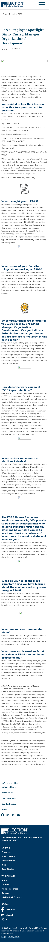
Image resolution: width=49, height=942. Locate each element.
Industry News (9, 787)
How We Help (8, 856)
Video (4, 809)
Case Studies (7, 869)
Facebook (10, 909)
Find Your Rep (8, 860)
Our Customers (9, 798)
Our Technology (9, 804)
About (4, 880)
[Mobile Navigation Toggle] (42, 6)
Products (5, 852)
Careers (5, 893)
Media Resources (9, 889)
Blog (5, 14)
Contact (5, 884)
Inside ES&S (17, 14)
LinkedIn (9, 915)
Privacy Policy (14, 936)
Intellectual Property (11, 897)
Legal (3, 936)
